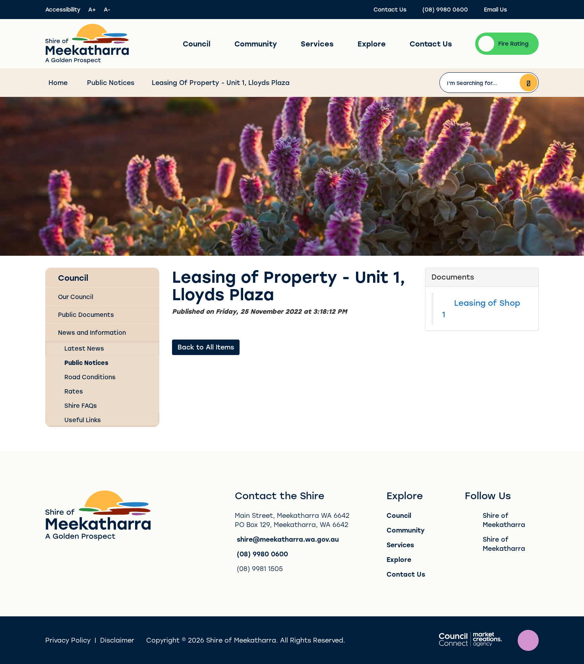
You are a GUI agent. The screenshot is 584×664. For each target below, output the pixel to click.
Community (255, 43)
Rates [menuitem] (73, 391)
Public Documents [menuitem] (86, 314)
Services (317, 43)
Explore (372, 43)
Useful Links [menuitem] (82, 420)
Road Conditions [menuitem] (90, 377)
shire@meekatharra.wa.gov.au (288, 539)
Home (58, 82)
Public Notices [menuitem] (86, 363)
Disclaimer (117, 640)
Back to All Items (206, 347)
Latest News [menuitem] (84, 348)
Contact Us (431, 43)
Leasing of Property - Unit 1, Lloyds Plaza (221, 82)
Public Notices (110, 82)
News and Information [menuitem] (92, 332)
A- (107, 9)
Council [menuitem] (73, 277)
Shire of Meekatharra (504, 520)
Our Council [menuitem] (75, 297)
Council (197, 43)
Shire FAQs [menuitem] (80, 405)
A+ (92, 9)
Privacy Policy (68, 640)
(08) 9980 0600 (262, 554)
